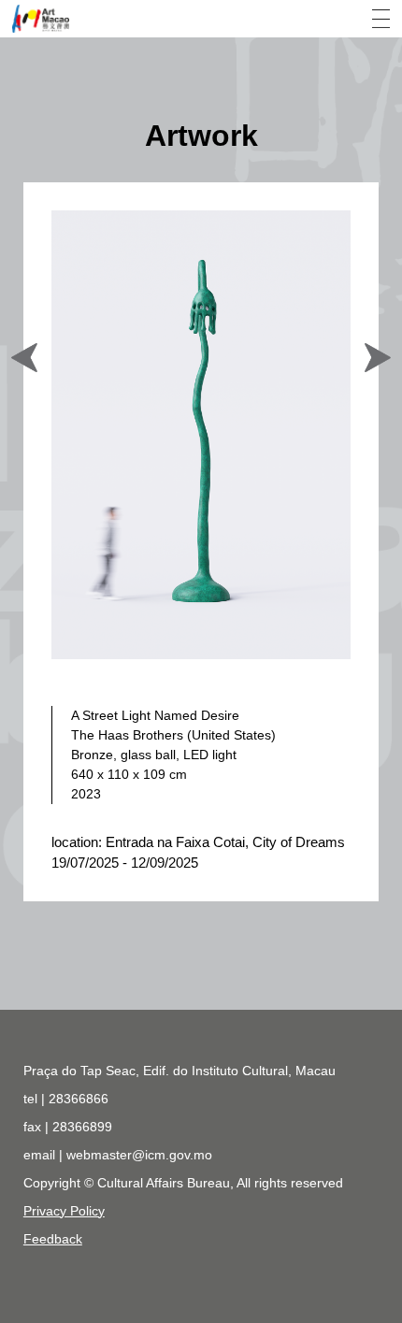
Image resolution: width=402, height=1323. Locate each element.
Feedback (52, 1238)
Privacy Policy (64, 1210)
